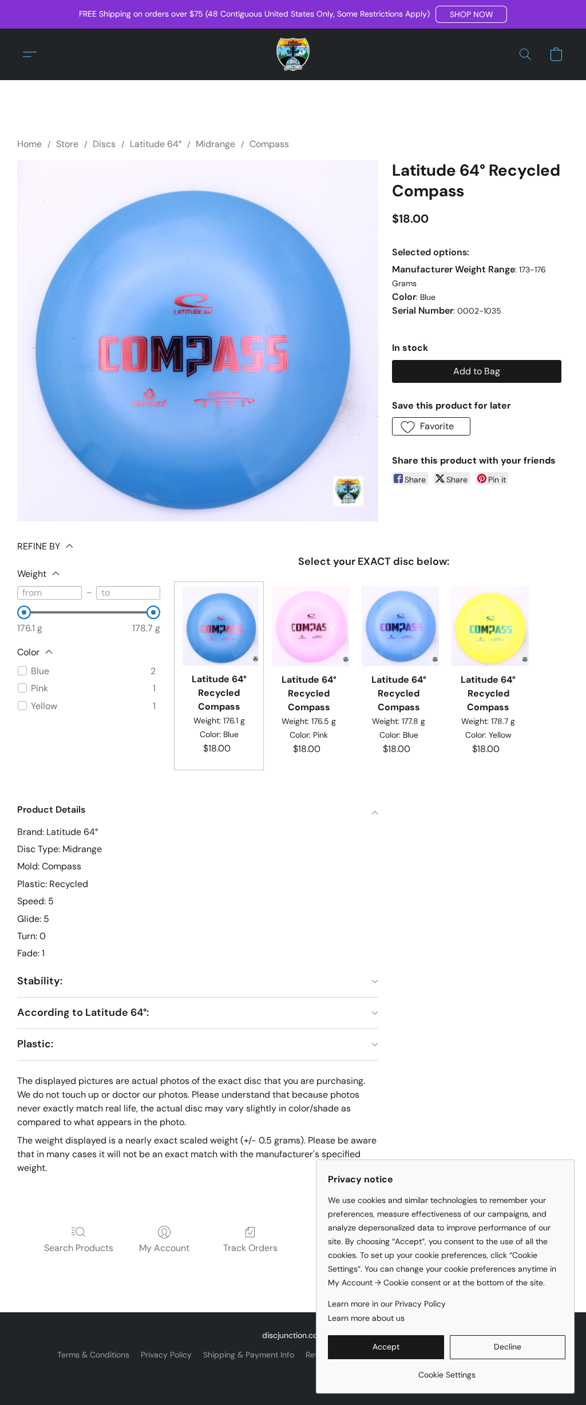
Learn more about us (366, 1318)
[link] (446, 1370)
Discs (104, 144)
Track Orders (250, 1248)
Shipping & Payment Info (248, 1354)
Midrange (215, 144)
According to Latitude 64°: (83, 1012)
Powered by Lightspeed (293, 1374)
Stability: (39, 981)
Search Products (78, 1248)
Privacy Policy (166, 1354)
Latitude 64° (155, 144)
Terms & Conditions (93, 1354)
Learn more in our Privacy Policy (387, 1304)
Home (29, 144)
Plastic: (35, 1044)
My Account (164, 1248)
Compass (269, 144)
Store (67, 144)
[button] (471, 14)
